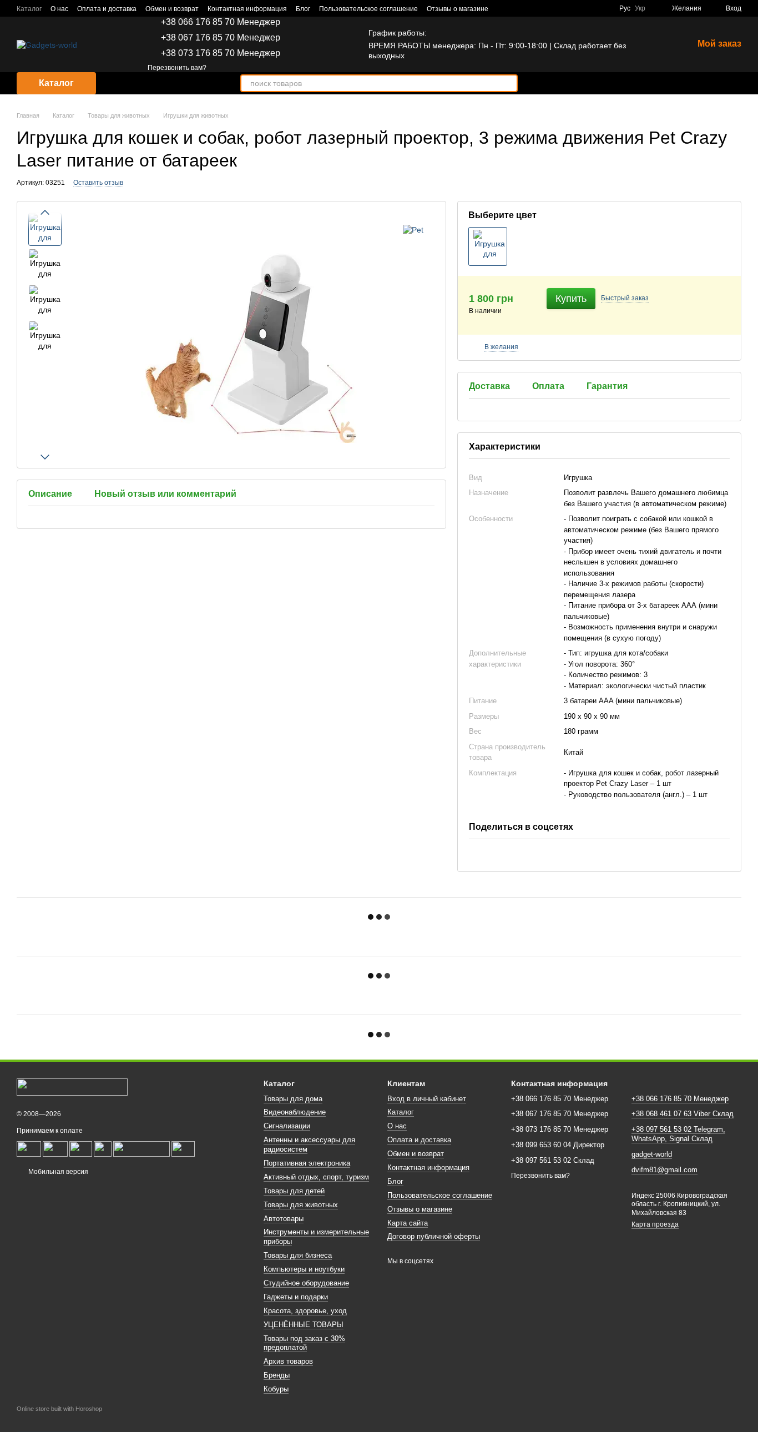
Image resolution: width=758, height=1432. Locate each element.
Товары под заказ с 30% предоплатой (304, 1343)
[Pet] (413, 229)
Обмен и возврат (172, 9)
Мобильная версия (57, 1172)
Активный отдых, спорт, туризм (316, 1177)
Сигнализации (287, 1126)
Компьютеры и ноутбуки (304, 1269)
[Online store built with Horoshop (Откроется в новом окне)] (59, 1418)
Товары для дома (293, 1099)
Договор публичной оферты (433, 1236)
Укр (640, 8)
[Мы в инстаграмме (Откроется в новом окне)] (603, 8)
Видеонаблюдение (295, 1112)
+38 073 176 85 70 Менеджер (220, 53)
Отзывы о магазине (457, 9)
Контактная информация (247, 9)
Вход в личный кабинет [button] (426, 1099)
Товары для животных (301, 1205)
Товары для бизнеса (298, 1255)
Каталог (29, 9)
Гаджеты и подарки (296, 1297)
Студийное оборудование (306, 1283)
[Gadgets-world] (72, 1087)
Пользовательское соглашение (368, 9)
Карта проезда (655, 1224)
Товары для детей (294, 1191)
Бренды (277, 1375)
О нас (59, 9)
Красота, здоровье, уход (305, 1311)
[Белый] (487, 246)
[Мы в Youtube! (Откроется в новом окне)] (590, 8)
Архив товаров (288, 1361)
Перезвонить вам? (177, 68)
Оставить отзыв (98, 182)
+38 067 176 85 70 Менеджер (220, 37)
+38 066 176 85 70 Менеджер (220, 22)
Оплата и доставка (107, 9)
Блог (303, 9)
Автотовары (284, 1218)
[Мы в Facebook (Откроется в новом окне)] (577, 8)
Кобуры (276, 1389)
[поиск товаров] (509, 83)
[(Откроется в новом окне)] (55, 1148)
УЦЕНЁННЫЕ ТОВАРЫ (303, 1324)
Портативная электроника (307, 1163)
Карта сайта (407, 1223)
